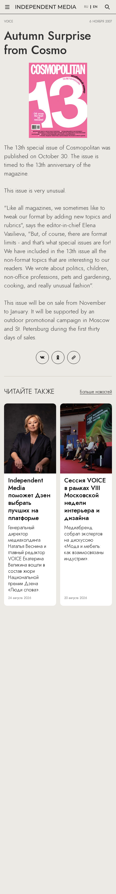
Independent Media (45, 7)
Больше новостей (96, 391)
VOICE (8, 21)
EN (95, 7)
